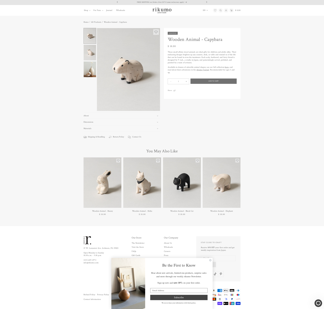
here (227, 67)
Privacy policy (103, 294)
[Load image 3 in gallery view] (90, 69)
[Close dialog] (210, 260)
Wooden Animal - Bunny (102, 211)
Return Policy (118, 137)
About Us (168, 243)
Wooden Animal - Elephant (221, 211)
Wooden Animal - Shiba (142, 211)
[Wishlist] (215, 10)
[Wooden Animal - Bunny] (102, 182)
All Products (96, 22)
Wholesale (168, 247)
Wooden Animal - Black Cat (182, 211)
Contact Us (136, 137)
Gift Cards (136, 255)
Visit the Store (138, 247)
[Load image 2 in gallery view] (90, 53)
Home (86, 22)
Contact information (92, 299)
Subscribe (179, 297)
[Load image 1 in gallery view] (90, 36)
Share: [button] (170, 90)
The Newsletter (138, 243)
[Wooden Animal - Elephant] (221, 182)
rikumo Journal (202, 70)
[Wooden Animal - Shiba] (142, 182)
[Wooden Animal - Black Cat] (182, 182)
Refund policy (89, 294)
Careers (167, 251)
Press (166, 255)
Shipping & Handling (96, 137)
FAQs (134, 251)
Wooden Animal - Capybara (115, 22)
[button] (87, 10)
